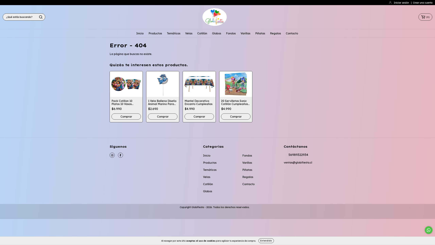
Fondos (231, 33)
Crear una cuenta (422, 2)
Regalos (275, 33)
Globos (216, 33)
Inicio (140, 33)
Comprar (199, 116)
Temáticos (173, 33)
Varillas (245, 33)
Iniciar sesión (401, 2)
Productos (155, 33)
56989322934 (298, 155)
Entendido (266, 240)
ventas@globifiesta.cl (298, 162)
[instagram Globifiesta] (112, 155)
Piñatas (260, 33)
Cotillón (202, 33)
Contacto (292, 33)
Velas (188, 33)
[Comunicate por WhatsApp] (428, 230)
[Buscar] (40, 17)
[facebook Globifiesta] (120, 155)
